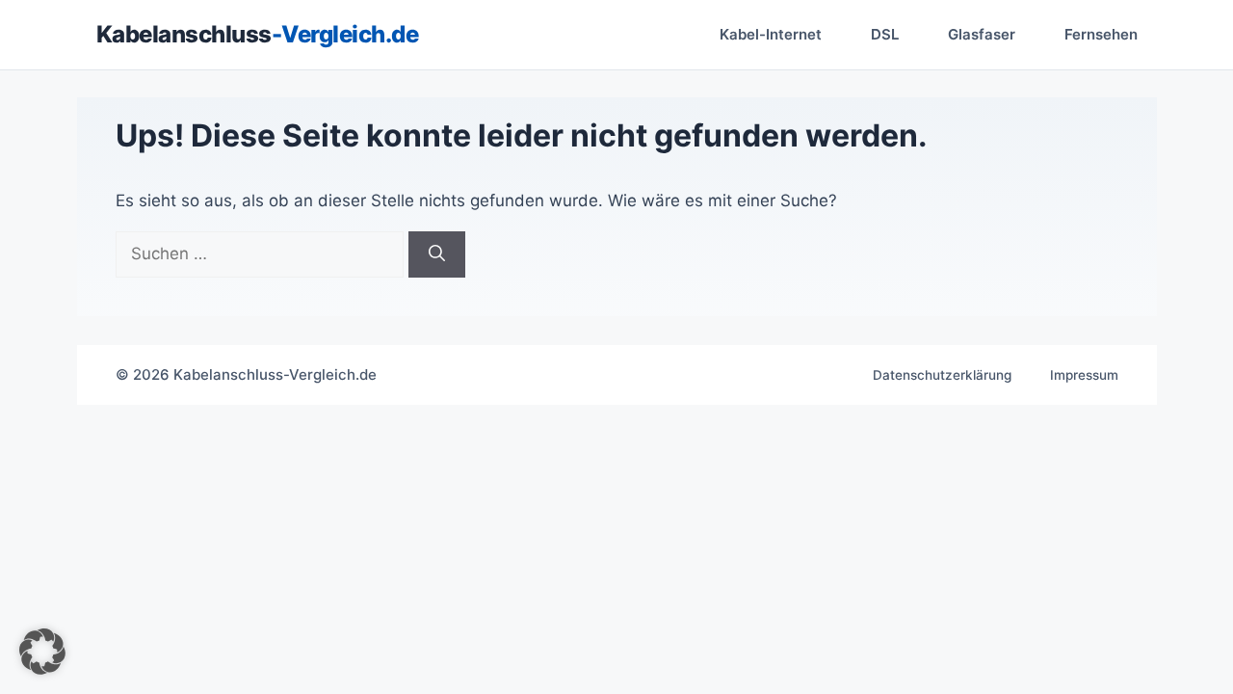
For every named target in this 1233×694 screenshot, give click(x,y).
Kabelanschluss (257, 34)
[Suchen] (436, 254)
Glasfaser (981, 34)
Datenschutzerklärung (942, 375)
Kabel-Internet (771, 34)
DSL (885, 34)
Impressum (1084, 375)
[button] (42, 651)
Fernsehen (1101, 34)
